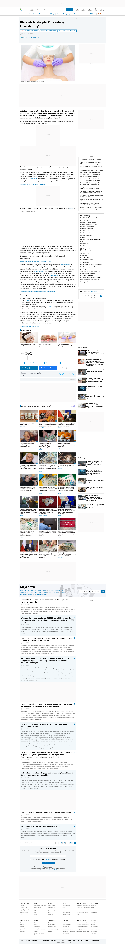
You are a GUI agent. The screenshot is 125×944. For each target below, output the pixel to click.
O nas (21, 940)
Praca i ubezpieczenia (41, 592)
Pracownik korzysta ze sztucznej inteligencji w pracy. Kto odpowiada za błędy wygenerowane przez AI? (91, 208)
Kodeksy (50, 931)
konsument (33, 179)
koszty (39, 323)
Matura (36, 931)
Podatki (56, 592)
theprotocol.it (94, 931)
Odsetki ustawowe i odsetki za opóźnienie (91, 264)
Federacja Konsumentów (32, 37)
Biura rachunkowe (81, 903)
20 (91, 295)
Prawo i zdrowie (52, 916)
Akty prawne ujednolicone (54, 929)
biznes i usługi (32, 358)
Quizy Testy (83, 284)
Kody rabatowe (94, 926)
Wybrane (99, 159)
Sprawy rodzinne (52, 905)
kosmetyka (23, 358)
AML (78, 914)
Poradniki (30, 594)
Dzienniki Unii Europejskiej (54, 928)
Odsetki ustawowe (81, 929)
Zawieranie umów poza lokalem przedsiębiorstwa (36, 261)
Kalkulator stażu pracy (67, 929)
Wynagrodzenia (37, 907)
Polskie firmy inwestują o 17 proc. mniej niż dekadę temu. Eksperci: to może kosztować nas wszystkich (91, 192)
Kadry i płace (23, 929)
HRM (35, 914)
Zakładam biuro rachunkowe (83, 905)
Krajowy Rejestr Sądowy (86, 259)
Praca (49, 912)
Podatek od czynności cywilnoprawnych (90, 277)
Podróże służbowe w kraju (87, 275)
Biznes (41, 14)
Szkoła (35, 924)
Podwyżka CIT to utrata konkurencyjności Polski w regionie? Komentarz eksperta (90, 163)
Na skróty (93, 920)
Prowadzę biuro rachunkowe (83, 907)
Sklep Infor (50, 914)
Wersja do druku (30, 363)
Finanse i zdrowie (66, 914)
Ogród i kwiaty (94, 912)
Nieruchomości (83, 14)
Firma (40, 18)
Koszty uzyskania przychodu (87, 273)
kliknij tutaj (56, 869)
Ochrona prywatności (31, 940)
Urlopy (35, 910)
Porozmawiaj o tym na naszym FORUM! (33, 184)
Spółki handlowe (84, 253)
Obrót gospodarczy (24, 909)
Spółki (39, 590)
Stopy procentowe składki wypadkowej (90, 271)
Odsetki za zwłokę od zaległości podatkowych (88, 268)
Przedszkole (37, 922)
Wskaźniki (85, 262)
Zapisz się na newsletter (69, 363)
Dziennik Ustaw (51, 922)
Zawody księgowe (24, 912)
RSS (74, 940)
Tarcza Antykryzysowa (40, 594)
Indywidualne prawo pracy (40, 905)
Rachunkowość (23, 907)
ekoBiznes (23, 594)
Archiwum (93, 924)
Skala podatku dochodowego (83, 931)
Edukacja (92, 14)
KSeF (99, 14)
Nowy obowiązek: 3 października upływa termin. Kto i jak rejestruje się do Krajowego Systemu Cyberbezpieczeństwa (91, 179)
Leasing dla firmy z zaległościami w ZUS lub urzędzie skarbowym (91, 196)
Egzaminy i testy (38, 928)
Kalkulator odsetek (66, 928)
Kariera (69, 940)
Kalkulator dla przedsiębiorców (88, 222)
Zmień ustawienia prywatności (48, 940)
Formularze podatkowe (96, 929)
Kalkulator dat (83, 246)
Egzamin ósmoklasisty (39, 933)
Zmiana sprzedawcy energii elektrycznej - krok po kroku (38, 291)
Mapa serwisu (95, 940)
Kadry (34, 14)
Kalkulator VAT (84, 237)
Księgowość (27, 14)
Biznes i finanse (66, 905)
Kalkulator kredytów (85, 233)
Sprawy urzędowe (52, 910)
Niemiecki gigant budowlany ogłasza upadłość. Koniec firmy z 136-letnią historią (91, 204)
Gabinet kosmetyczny (56, 18)
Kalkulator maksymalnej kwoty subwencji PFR (90, 240)
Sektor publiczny (50, 14)
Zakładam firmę (46, 18)
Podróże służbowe (81, 928)
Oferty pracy (93, 933)
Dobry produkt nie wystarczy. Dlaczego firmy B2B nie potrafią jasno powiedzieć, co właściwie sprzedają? (91, 171)
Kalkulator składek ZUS (86, 235)
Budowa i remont (94, 910)
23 (101, 295)
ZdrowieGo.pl (94, 922)
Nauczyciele (37, 926)
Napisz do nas (49, 363)
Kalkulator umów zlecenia (87, 226)
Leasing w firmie (59, 590)
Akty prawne (51, 920)
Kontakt (80, 940)
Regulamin (61, 940)
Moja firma (30, 18)
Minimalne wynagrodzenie (83, 924)
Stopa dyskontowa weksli (86, 282)
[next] (75, 843)
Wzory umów (94, 928)
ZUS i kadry (23, 910)
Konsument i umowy (53, 909)
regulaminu (48, 859)
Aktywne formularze (89, 249)
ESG (49, 594)
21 (94, 295)
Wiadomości (93, 905)
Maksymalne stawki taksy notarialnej (89, 279)
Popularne (84, 159)
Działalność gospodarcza (86, 251)
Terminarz (86, 292)
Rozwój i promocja (24, 928)
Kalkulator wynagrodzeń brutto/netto (89, 224)
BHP (35, 912)
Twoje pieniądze (67, 14)
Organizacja (23, 922)
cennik (50, 307)
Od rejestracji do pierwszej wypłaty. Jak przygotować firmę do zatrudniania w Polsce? (90, 183)
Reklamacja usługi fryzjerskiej (29, 326)
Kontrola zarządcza (85, 257)
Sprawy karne (51, 907)
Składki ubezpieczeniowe (82, 926)
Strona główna (23, 18)
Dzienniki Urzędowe (52, 926)
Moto (75, 14)
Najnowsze (91, 159)
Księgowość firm (24, 903)
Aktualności (23, 590)
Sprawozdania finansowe (82, 912)
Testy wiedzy (37, 934)
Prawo (58, 14)
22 (98, 295)
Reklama (87, 940)
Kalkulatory (86, 216)
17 (82, 295)
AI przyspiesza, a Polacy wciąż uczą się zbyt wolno (91, 200)
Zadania (22, 926)
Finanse (51, 590)
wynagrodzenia (66, 264)
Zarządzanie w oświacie (39, 929)
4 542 (70, 843)
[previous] (55, 843)
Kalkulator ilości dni (85, 243)
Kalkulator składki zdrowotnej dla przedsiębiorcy (88, 219)
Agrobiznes (62, 592)
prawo (71, 208)
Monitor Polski (51, 924)
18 (85, 295)
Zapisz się (48, 863)
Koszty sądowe (84, 255)
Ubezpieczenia (37, 909)
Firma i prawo (83, 347)
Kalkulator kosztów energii (87, 230)
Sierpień (94, 292)
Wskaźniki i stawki (81, 920)
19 (88, 295)
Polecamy (81, 458)
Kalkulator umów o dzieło (86, 228)
